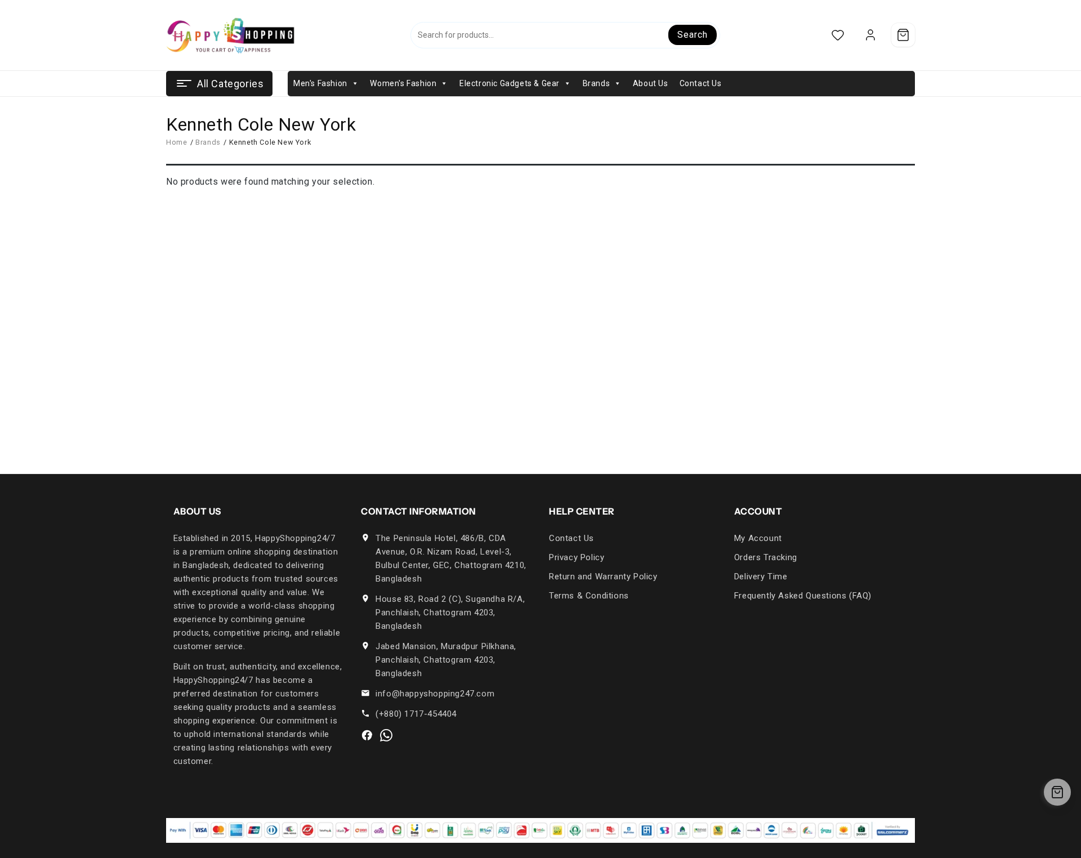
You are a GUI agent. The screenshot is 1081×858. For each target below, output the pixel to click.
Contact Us (701, 83)
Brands (596, 83)
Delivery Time (761, 576)
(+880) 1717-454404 (416, 714)
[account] (870, 35)
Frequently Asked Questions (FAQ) (803, 596)
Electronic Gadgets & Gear (509, 83)
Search (692, 34)
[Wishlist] (837, 35)
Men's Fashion (320, 83)
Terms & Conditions (589, 596)
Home (176, 142)
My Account (758, 538)
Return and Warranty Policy (603, 576)
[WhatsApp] (386, 735)
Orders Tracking (765, 557)
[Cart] (903, 35)
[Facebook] (367, 735)
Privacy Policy (576, 557)
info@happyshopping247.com (435, 694)
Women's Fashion (403, 83)
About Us (650, 83)
